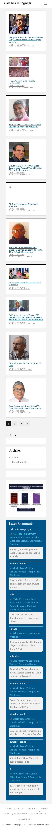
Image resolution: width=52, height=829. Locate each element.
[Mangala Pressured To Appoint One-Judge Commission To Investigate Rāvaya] (26, 24)
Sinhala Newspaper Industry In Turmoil (24, 205)
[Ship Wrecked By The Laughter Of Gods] (26, 347)
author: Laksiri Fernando (21, 256)
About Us (32, 809)
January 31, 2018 (16, 44)
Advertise (25, 819)
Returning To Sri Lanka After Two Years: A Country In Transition (25, 777)
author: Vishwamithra (19, 174)
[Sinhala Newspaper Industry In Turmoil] (26, 193)
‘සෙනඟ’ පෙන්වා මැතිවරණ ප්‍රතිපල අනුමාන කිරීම (22, 82)
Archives (14, 457)
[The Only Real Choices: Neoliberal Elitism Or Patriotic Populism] (26, 110)
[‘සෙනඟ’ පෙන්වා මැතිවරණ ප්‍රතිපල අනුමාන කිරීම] (26, 67)
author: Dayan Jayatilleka (21, 131)
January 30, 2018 (16, 209)
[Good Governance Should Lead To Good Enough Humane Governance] (26, 391)
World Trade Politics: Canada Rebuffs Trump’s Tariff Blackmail (25, 572)
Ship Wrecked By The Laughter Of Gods (25, 364)
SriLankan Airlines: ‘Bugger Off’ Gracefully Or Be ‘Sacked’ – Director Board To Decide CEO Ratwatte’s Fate (26, 317)
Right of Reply (20, 814)
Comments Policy (39, 814)
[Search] (13, 435)
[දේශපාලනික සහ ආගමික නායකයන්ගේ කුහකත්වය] (26, 273)
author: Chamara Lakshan (21, 87)
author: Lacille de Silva (20, 412)
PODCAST (20, 809)
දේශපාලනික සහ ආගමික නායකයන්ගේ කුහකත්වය (25, 283)
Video (9, 809)
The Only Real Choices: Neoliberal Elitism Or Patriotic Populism (25, 125)
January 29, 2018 (16, 411)
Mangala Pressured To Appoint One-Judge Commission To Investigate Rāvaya (26, 39)
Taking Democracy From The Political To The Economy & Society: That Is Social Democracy (26, 249)
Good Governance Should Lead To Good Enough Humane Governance (25, 407)
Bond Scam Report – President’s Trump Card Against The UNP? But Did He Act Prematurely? (25, 168)
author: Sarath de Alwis (20, 370)
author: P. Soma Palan (19, 289)
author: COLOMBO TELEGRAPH (22, 46)
